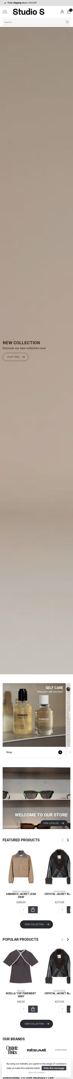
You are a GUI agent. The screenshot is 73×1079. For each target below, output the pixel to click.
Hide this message (54, 1068)
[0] (69, 11)
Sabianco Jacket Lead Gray (21, 895)
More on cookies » (37, 1072)
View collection (34, 924)
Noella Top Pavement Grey (21, 995)
